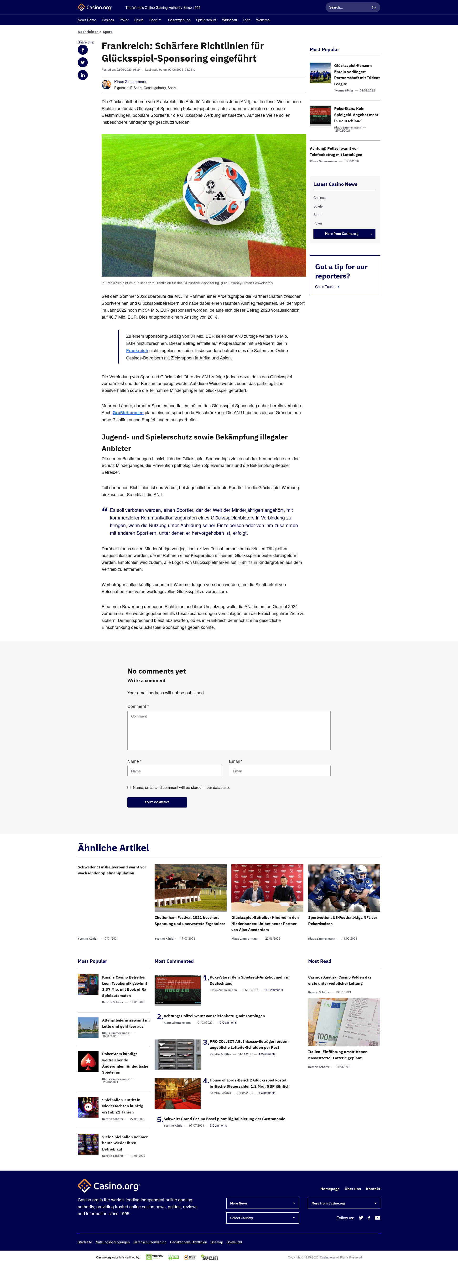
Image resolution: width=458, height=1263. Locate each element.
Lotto (246, 19)
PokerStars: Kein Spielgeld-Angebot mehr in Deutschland (356, 114)
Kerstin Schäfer (112, 1002)
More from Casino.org (342, 233)
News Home (87, 19)
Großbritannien (128, 412)
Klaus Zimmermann (130, 82)
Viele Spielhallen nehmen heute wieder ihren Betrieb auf (125, 1143)
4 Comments (267, 1054)
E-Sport (136, 87)
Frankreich (137, 350)
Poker (124, 19)
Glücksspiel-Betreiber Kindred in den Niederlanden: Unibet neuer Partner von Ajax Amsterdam (265, 923)
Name (134, 761)
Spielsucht (234, 1242)
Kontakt (373, 1188)
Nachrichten (88, 31)
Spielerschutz (206, 19)
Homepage (330, 1188)
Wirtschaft (229, 19)
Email (236, 761)
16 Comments (273, 990)
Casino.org (327, 1257)
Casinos (108, 19)
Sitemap (217, 1242)
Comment (138, 706)
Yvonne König (343, 90)
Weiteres (263, 19)
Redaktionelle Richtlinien (188, 1242)
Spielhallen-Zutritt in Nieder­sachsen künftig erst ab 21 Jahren (122, 1105)
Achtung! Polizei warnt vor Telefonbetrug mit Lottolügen (214, 1015)
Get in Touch (325, 286)
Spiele (139, 19)
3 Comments (218, 1125)
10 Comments (227, 1022)
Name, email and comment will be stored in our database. (181, 787)
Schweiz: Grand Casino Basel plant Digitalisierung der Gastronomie (224, 1118)
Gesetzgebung (179, 19)
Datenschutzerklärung (150, 1242)
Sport (153, 19)
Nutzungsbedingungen (113, 1242)
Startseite (85, 1242)
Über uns (353, 1188)
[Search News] (374, 7)
